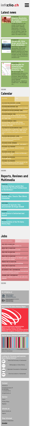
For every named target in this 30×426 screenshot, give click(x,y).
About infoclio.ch (6, 411)
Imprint (4, 413)
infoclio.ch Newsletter (8, 420)
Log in (3, 399)
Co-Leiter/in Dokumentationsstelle (11, 250)
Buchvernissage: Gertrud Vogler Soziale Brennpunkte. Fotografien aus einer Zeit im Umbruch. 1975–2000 (13, 123)
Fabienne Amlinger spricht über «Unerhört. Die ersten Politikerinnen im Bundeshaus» (14, 188)
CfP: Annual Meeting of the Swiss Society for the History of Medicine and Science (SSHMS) (15, 163)
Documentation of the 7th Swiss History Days (13, 223)
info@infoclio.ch (6, 393)
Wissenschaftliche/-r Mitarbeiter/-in (11, 246)
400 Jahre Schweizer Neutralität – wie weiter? (14, 144)
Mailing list (13, 349)
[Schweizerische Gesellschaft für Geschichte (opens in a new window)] (15, 300)
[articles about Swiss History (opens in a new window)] (3, 361)
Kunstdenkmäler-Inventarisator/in (11, 254)
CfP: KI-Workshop (6, 158)
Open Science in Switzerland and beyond (13, 214)
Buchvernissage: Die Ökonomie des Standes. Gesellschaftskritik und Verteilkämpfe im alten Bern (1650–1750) (14, 117)
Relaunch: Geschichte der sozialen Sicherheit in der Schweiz (20, 20)
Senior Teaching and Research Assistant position (15, 267)
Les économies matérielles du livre (11, 104)
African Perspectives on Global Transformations (14, 111)
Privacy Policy (5, 401)
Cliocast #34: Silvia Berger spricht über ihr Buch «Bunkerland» (19, 43)
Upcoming (4, 98)
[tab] (8, 99)
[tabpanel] (15, 135)
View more (3, 89)
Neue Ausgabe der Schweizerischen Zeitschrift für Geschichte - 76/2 (18, 67)
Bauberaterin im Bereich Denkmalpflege (12, 263)
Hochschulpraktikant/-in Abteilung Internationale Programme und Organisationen (15, 272)
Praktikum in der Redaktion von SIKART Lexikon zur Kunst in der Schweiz (14, 258)
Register (4, 404)
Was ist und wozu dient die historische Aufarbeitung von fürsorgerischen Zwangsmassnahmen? (12, 139)
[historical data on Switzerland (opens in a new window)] (3, 375)
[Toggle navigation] (27, 5)
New (17, 98)
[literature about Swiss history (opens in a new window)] (3, 366)
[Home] (10, 5)
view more (3, 170)
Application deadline (7, 241)
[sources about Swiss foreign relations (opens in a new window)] (3, 370)
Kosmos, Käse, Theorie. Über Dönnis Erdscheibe (14, 197)
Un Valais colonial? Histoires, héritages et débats (15, 108)
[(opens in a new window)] (15, 342)
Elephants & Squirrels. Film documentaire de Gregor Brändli (13, 206)
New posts (18, 241)
